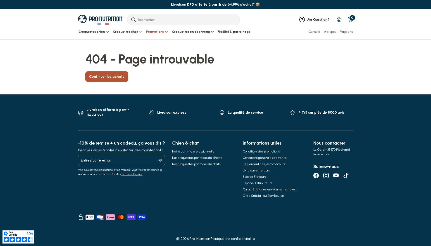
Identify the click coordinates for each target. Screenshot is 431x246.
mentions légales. (132, 174)
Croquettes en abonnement (193, 32)
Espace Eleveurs (254, 177)
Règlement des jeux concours (264, 164)
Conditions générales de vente (265, 158)
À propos (330, 32)
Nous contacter (329, 143)
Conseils (314, 32)
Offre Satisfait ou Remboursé (263, 196)
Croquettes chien (92, 32)
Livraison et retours (256, 170)
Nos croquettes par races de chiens (197, 158)
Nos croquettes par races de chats (196, 164)
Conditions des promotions (261, 151)
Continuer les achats (106, 76)
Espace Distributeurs (257, 183)
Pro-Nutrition (200, 239)
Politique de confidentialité (233, 239)
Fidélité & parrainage (233, 32)
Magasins (346, 32)
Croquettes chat (125, 32)
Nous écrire (321, 154)
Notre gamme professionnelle (193, 151)
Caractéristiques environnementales (269, 189)
